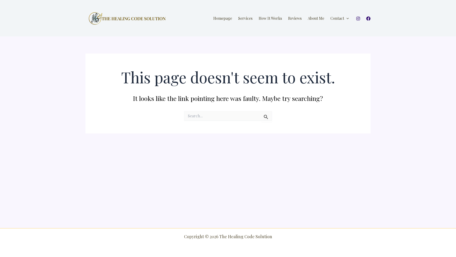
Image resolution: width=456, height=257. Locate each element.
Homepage (222, 18)
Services (245, 18)
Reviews (295, 18)
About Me (316, 18)
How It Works (270, 18)
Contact (337, 18)
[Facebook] (368, 18)
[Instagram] (358, 18)
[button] (346, 18)
